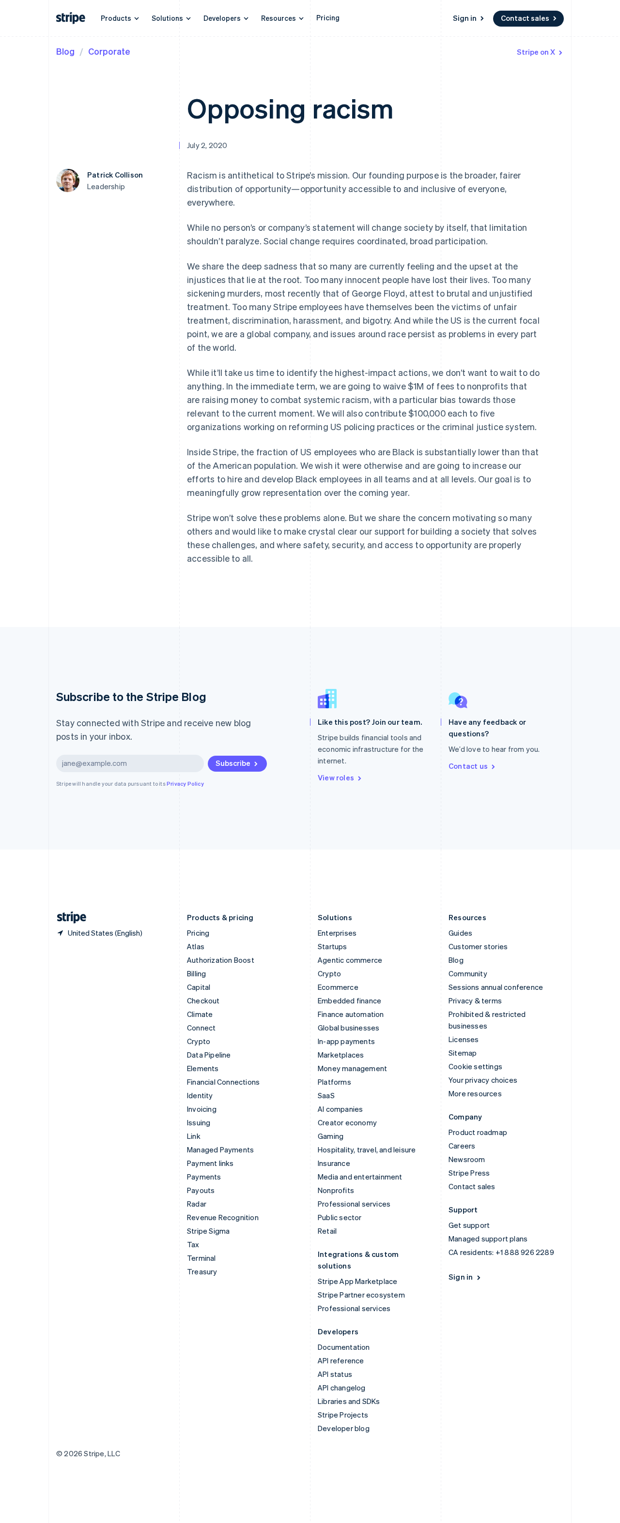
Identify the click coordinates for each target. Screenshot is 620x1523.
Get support (469, 1225)
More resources (475, 1093)
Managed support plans (488, 1238)
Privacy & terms (475, 1000)
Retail (327, 1231)
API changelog (342, 1387)
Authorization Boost (220, 960)
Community (468, 973)
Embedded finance (349, 1000)
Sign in (465, 18)
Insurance (334, 1163)
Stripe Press (469, 1173)
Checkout (203, 1000)
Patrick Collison (115, 174)
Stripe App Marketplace (357, 1281)
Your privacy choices (483, 1080)
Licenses (464, 1039)
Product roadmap (478, 1132)
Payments (204, 1176)
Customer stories (478, 946)
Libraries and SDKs (349, 1401)
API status (335, 1374)
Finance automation (351, 1014)
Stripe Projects (343, 1414)
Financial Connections (223, 1082)
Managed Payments (220, 1149)
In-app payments (346, 1041)
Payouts (201, 1190)
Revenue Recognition (223, 1217)
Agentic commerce (350, 960)
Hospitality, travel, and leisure (367, 1149)
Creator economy (347, 1122)
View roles (336, 777)
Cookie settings (475, 1066)
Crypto (198, 1041)
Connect (201, 1027)
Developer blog (344, 1428)
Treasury (202, 1271)
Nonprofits (336, 1190)
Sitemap (463, 1053)
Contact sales (525, 18)
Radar (196, 1204)
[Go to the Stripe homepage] (67, 917)
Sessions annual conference (496, 987)
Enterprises (337, 933)
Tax (193, 1244)
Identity (200, 1095)
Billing (196, 973)
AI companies (340, 1109)
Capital (198, 987)
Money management (352, 1068)
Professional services (354, 1204)
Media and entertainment (360, 1176)
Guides (460, 933)
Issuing (198, 1122)
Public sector (340, 1217)
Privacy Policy (185, 783)
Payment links (210, 1163)
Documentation (344, 1347)
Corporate (109, 51)
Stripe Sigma (208, 1231)
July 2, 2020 (207, 145)
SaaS (326, 1095)
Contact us (468, 766)
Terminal (201, 1258)
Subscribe (233, 763)
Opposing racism (290, 107)
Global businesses (348, 1027)
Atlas (195, 946)
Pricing (328, 17)
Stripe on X (536, 52)
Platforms (334, 1082)
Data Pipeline (209, 1055)
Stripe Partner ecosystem (361, 1294)
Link (194, 1136)
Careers (462, 1145)
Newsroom (467, 1159)
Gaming (330, 1136)
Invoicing (202, 1109)
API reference (341, 1360)
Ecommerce (338, 987)
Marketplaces (341, 1055)
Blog (65, 51)
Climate (200, 1014)
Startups (332, 946)
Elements (203, 1068)
